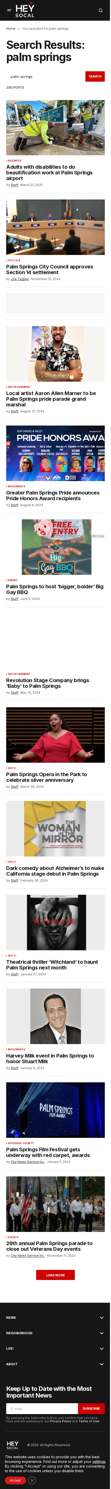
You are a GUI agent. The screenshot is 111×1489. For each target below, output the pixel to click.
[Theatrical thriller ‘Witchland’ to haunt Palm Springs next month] (55, 922)
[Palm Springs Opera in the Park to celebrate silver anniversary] (55, 735)
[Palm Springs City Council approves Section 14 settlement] (55, 227)
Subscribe (91, 1408)
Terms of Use (88, 1421)
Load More (55, 1275)
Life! (10, 1349)
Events (13, 1237)
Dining (12, 580)
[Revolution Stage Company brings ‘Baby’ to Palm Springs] (55, 641)
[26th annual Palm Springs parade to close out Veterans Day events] (55, 1204)
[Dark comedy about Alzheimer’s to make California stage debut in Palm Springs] (55, 829)
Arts (12, 768)
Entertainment (19, 387)
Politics (14, 260)
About (12, 1364)
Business (14, 160)
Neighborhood (19, 1333)
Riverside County (21, 1143)
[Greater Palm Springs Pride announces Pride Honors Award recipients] (55, 453)
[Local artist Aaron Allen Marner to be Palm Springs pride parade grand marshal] (55, 354)
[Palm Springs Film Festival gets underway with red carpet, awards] (55, 1110)
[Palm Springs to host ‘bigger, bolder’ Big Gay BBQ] (55, 547)
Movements (17, 486)
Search (95, 76)
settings (99, 1461)
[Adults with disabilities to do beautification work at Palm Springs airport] (55, 128)
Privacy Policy (60, 1421)
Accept (15, 1480)
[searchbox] (45, 76)
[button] (9, 10)
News (11, 1318)
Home (10, 28)
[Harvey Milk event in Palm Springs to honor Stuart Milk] (55, 1016)
